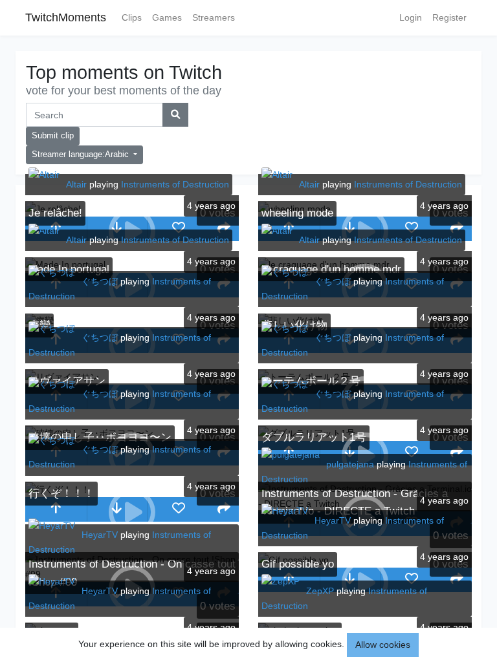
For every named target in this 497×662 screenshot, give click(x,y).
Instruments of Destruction (175, 184)
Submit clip (53, 135)
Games (167, 17)
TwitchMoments (65, 17)
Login (410, 17)
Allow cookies (382, 644)
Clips (132, 17)
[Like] (178, 229)
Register (449, 17)
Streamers (213, 17)
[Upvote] (56, 509)
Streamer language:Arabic (81, 154)
